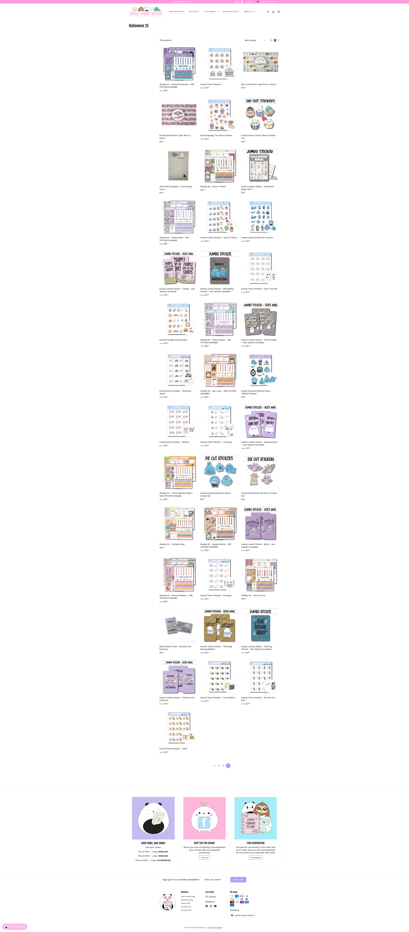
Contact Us (186, 906)
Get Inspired (256, 857)
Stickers (194, 12)
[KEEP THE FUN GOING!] (204, 818)
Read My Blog (187, 900)
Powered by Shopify (215, 928)
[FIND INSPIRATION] (255, 818)
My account (186, 910)
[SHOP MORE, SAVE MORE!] (153, 818)
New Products (177, 12)
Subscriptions (230, 12)
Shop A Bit (185, 903)
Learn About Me (188, 896)
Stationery (210, 12)
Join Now (204, 857)
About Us (249, 12)
